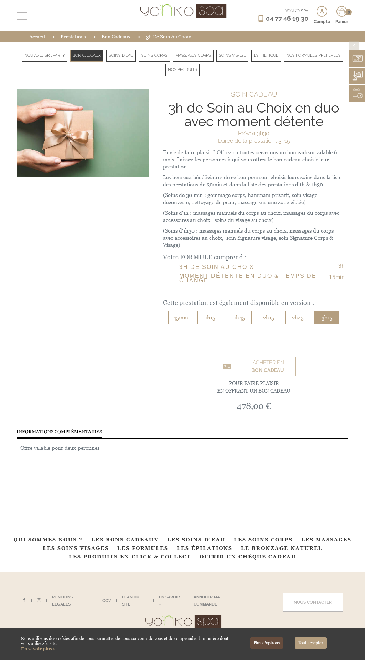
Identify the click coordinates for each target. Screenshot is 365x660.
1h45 (239, 318)
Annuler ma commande (207, 600)
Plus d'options (266, 642)
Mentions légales (62, 600)
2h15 (268, 318)
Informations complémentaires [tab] (59, 432)
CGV (106, 600)
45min (180, 318)
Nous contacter (313, 602)
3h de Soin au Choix (216, 267)
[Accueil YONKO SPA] (182, 10)
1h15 (210, 318)
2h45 (298, 318)
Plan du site (130, 600)
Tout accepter (310, 642)
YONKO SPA (296, 11)
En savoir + (169, 600)
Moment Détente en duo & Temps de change (248, 278)
